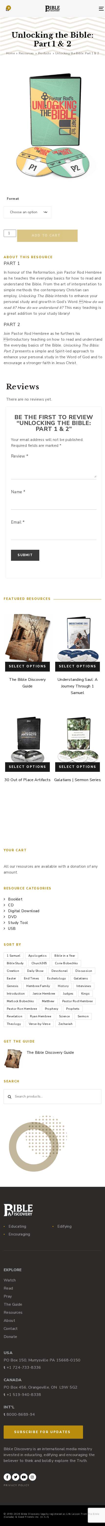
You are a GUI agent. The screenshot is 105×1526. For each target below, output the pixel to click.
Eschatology (56, 978)
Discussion (83, 971)
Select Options (27, 666)
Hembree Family (38, 986)
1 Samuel (13, 956)
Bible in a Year (64, 956)
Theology (14, 1024)
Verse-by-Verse (40, 1024)
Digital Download (23, 911)
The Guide (13, 1304)
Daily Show (35, 971)
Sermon (83, 1016)
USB (12, 928)
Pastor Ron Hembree (22, 1009)
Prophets (72, 1009)
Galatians (81, 978)
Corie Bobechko (66, 963)
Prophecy (51, 1009)
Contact (11, 1328)
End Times (31, 978)
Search (9, 1096)
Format (13, 199)
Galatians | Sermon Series (77, 780)
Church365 (39, 963)
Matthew (48, 1001)
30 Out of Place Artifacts (27, 780)
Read (8, 1288)
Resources (13, 1312)
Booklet (15, 899)
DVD (12, 916)
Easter (11, 978)
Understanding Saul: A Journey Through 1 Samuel (77, 686)
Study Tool (18, 922)
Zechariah (65, 1024)
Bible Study (15, 963)
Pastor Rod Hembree (77, 1001)
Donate (10, 1336)
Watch (10, 1280)
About (9, 1320)
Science (64, 1016)
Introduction (16, 994)
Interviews (83, 986)
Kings (85, 994)
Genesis (13, 986)
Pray (8, 1296)
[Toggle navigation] (88, 9)
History (63, 986)
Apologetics (37, 956)
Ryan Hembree (40, 1016)
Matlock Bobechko (20, 1001)
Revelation (14, 1016)
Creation (13, 971)
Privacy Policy (17, 1485)
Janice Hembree (44, 994)
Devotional (60, 971)
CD (11, 905)
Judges (68, 994)
